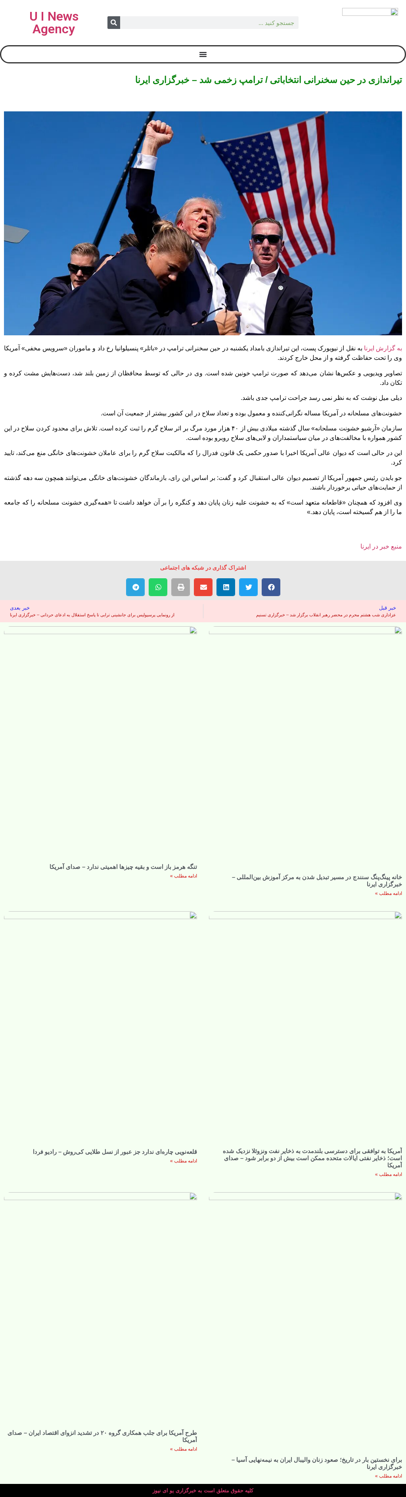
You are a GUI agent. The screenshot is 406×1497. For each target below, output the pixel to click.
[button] (271, 587)
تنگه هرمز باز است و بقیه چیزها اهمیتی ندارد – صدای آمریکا (123, 866)
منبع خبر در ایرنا (381, 546)
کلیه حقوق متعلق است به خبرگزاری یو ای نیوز (203, 1490)
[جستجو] (113, 22)
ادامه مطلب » (388, 893)
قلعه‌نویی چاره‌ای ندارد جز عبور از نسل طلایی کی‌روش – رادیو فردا (115, 1151)
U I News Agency (54, 22)
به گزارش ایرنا (383, 348)
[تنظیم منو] (203, 54)
